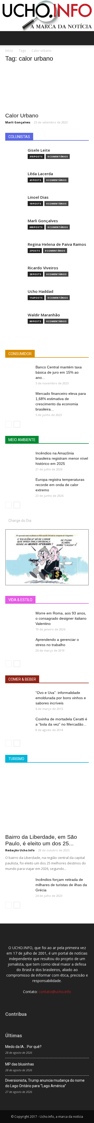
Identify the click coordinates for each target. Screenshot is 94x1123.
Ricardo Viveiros (43, 267)
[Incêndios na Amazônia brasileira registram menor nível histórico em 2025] (18, 460)
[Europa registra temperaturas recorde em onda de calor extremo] (18, 486)
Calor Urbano (21, 115)
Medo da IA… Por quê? (23, 1047)
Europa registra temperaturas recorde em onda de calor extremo (60, 484)
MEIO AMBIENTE (22, 440)
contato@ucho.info (55, 991)
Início (9, 50)
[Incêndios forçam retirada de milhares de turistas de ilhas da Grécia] (18, 886)
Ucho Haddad (40, 291)
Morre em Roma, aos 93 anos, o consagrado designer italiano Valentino (61, 618)
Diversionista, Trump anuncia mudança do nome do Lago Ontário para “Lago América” (45, 1083)
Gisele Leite (39, 150)
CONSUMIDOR (20, 354)
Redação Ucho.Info (19, 850)
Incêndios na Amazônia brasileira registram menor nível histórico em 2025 (62, 458)
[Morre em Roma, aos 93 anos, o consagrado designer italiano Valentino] (18, 620)
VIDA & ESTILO (20, 600)
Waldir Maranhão (44, 314)
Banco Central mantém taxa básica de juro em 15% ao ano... (59, 372)
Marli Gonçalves (17, 122)
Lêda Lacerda (40, 173)
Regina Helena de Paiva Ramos (57, 244)
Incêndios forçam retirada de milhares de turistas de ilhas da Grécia (61, 884)
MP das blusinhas (19, 1064)
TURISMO (16, 759)
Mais (42, 600)
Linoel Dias (38, 197)
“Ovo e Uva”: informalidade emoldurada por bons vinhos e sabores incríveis (61, 698)
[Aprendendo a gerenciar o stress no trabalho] (18, 646)
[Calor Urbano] (47, 88)
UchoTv (60, 600)
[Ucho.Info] (47, 15)
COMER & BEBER (22, 679)
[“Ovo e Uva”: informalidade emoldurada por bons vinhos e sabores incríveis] (18, 699)
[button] (86, 38)
